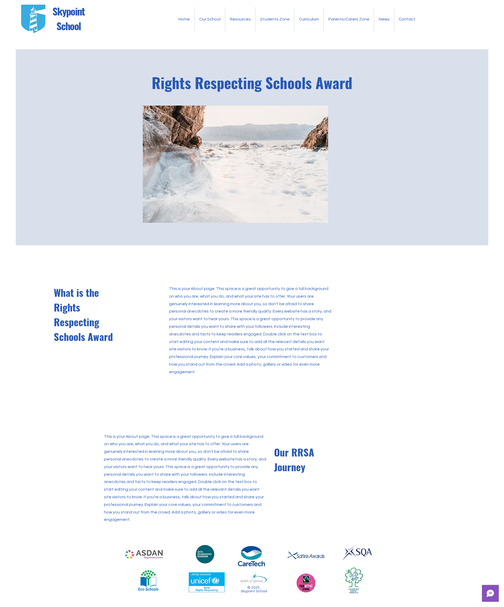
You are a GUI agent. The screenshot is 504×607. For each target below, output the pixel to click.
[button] (210, 19)
